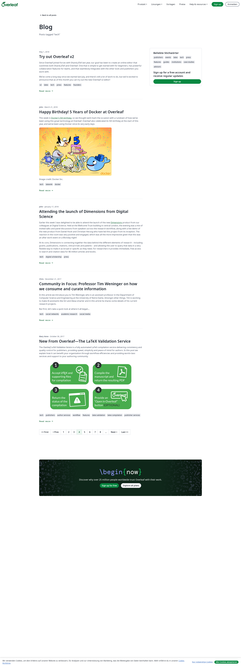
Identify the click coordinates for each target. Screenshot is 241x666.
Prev (56, 432)
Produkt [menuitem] (141, 4)
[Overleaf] (10, 4)
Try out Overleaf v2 (56, 56)
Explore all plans (131, 485)
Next (114, 432)
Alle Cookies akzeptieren (226, 662)
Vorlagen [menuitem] (170, 4)
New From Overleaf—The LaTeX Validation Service (85, 341)
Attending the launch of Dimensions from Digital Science (83, 214)
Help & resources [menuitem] (198, 4)
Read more (46, 91)
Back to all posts (48, 15)
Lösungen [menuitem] (156, 4)
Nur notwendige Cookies (202, 662)
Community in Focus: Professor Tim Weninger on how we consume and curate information (88, 286)
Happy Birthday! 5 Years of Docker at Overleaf (81, 111)
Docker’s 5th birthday (61, 118)
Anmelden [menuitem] (232, 4)
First (45, 432)
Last (124, 432)
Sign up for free (109, 485)
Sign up (177, 81)
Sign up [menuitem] (217, 4)
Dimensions (116, 222)
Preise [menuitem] (182, 4)
